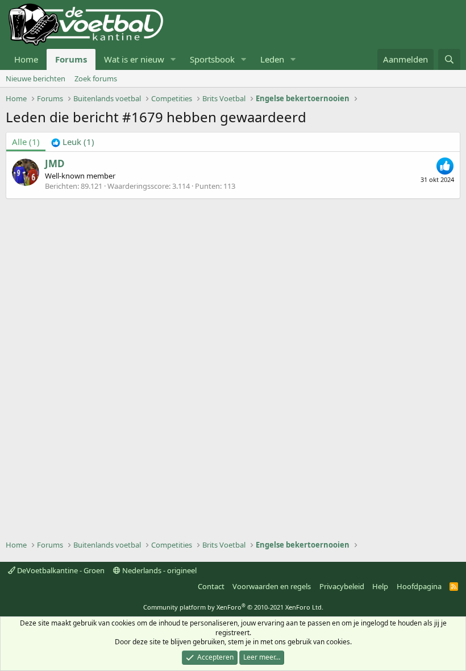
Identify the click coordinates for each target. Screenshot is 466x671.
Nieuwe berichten (35, 78)
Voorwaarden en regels (271, 586)
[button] (173, 59)
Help (380, 586)
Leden (272, 59)
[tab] (72, 141)
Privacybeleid (341, 586)
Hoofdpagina (419, 586)
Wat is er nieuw (134, 59)
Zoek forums (95, 78)
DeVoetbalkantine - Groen (60, 570)
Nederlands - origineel (158, 570)
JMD (55, 163)
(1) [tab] (26, 141)
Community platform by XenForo (233, 607)
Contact (211, 586)
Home (26, 59)
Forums (71, 59)
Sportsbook (212, 59)
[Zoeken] (449, 59)
